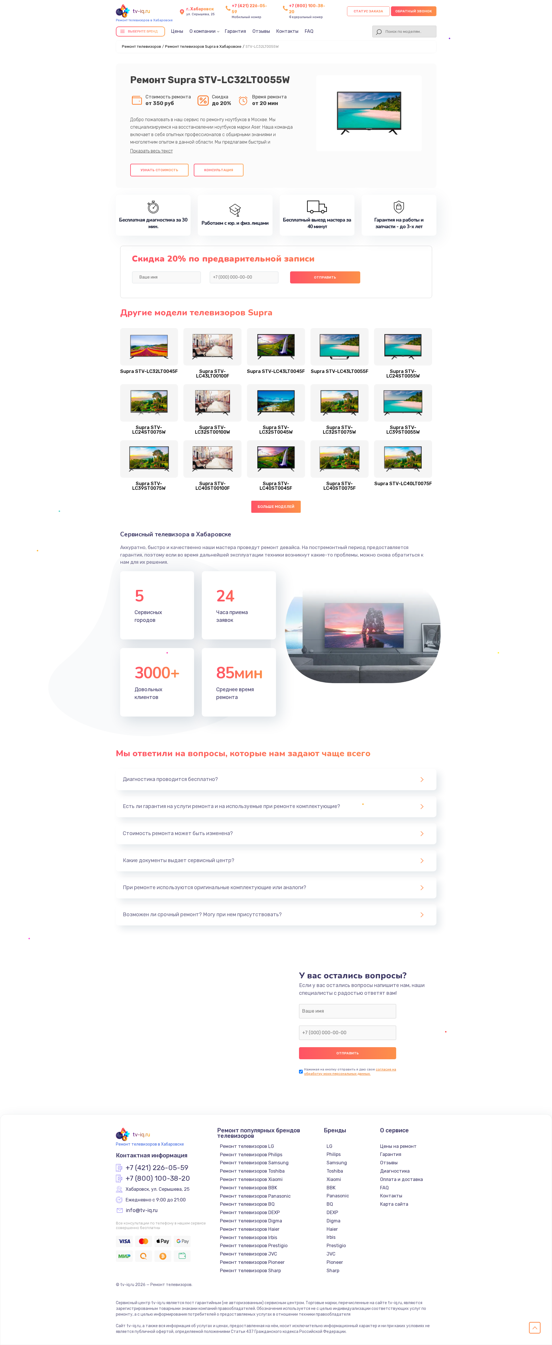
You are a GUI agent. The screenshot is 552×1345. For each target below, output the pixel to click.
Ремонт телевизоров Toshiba (252, 1171)
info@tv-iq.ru (142, 1210)
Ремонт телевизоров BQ (247, 1204)
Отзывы (261, 31)
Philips (334, 1154)
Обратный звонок (413, 11)
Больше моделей (276, 506)
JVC (331, 1254)
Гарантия (235, 31)
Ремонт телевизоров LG (247, 1146)
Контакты (287, 31)
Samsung (337, 1162)
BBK (331, 1187)
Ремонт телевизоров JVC (248, 1254)
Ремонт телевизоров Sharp (250, 1270)
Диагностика (395, 1171)
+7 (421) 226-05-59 (157, 1168)
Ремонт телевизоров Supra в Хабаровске (203, 46)
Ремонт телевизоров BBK (248, 1187)
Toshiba (335, 1171)
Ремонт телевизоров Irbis (248, 1237)
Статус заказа (368, 11)
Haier (332, 1229)
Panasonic (338, 1196)
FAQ (309, 31)
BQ (330, 1204)
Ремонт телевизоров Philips (251, 1154)
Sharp (333, 1270)
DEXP (332, 1212)
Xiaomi (334, 1179)
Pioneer (335, 1262)
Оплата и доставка (401, 1179)
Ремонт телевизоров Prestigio (254, 1245)
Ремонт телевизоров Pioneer (252, 1262)
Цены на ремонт (398, 1146)
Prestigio (336, 1245)
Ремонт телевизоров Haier (249, 1229)
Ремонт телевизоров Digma (251, 1221)
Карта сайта (394, 1204)
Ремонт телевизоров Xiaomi (251, 1179)
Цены (177, 31)
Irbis (331, 1237)
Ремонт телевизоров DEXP (250, 1212)
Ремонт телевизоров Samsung (254, 1162)
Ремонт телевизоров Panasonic (255, 1196)
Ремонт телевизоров (141, 46)
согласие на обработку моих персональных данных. (350, 1071)
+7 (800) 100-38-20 (158, 1179)
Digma (333, 1221)
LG (329, 1146)
